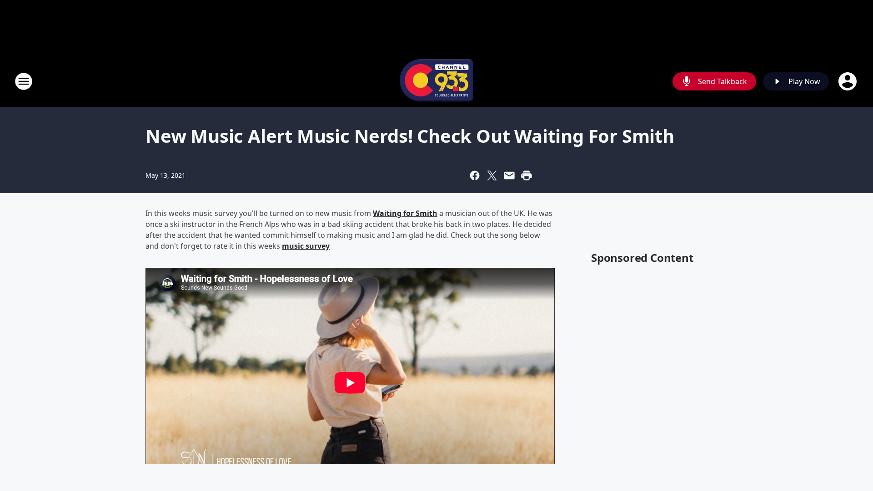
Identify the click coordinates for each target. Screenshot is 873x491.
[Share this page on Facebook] (474, 175)
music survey (306, 246)
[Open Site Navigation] (24, 81)
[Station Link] (436, 81)
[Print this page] (526, 175)
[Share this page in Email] (509, 175)
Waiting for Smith (405, 213)
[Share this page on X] (492, 175)
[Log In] (848, 81)
